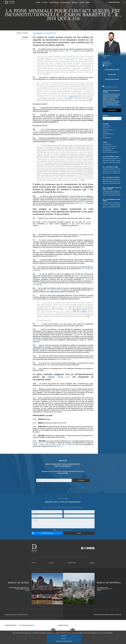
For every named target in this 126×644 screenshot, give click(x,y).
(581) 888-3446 (106, 62)
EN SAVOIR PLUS (111, 110)
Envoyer (79, 533)
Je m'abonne (81, 480)
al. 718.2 (86, 279)
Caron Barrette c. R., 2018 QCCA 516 (44, 33)
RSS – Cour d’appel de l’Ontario (111, 177)
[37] (48, 74)
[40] (60, 134)
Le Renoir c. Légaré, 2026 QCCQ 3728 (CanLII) (113, 195)
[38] (90, 100)
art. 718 (84, 269)
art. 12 (91, 251)
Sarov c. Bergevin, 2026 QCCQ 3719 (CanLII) (113, 193)
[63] (41, 331)
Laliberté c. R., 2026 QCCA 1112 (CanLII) (112, 169)
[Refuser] (124, 637)
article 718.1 (79, 203)
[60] (89, 297)
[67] (89, 352)
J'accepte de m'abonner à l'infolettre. (64, 530)
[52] (83, 201)
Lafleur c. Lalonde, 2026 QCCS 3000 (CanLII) (113, 206)
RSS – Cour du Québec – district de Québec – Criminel (112, 188)
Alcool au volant (106, 126)
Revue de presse (65, 2)
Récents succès (54, 2)
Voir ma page (112, 74)
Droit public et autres (107, 129)
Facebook (82, 548)
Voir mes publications (112, 79)
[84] (91, 385)
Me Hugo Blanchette (107, 150)
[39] (57, 122)
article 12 (60, 359)
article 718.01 (64, 51)
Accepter (64, 635)
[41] (83, 180)
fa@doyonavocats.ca (107, 63)
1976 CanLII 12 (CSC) (80, 309)
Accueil (38, 2)
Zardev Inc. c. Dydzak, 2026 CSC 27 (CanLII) (112, 162)
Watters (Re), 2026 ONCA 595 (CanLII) (111, 179)
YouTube (88, 548)
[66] (37, 350)
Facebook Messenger (47, 533)
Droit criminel (24, 39)
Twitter (90, 548)
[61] (89, 316)
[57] (83, 247)
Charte (69, 359)
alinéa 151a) (56, 377)
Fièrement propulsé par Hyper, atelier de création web (107, 614)
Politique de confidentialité (26, 625)
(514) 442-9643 (101, 593)
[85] (51, 403)
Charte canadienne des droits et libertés (59, 444)
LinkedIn (107, 65)
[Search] (119, 118)
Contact (82, 2)
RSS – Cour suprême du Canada (111, 156)
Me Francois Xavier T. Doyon (109, 146)
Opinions (105, 135)
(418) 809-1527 (25, 593)
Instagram (85, 548)
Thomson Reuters (107, 137)
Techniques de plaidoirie (108, 133)
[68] (78, 365)
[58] (55, 256)
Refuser (64, 638)
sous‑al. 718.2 (79, 276)
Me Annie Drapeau (107, 144)
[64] (52, 338)
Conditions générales (11, 625)
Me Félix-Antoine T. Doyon (108, 148)
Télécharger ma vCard (112, 69)
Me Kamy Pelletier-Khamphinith (110, 152)
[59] (77, 292)
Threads (93, 548)
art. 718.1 (47, 290)
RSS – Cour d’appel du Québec (110, 167)
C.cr (71, 51)
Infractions (105, 132)
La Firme (44, 2)
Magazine (75, 2)
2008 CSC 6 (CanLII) (80, 311)
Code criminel (57, 290)
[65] (40, 349)
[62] (82, 326)
